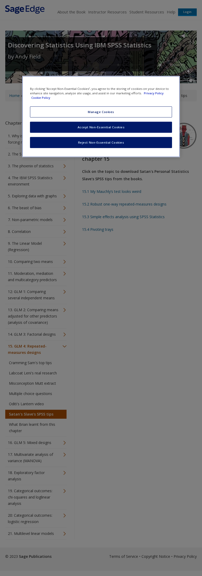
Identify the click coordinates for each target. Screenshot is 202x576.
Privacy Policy (154, 93)
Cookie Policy (40, 98)
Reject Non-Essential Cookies (101, 142)
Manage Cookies (101, 112)
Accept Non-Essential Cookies (101, 127)
